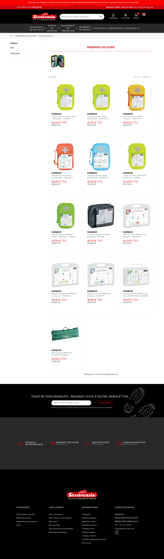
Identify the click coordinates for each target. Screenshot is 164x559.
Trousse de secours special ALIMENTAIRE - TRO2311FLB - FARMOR (98, 177)
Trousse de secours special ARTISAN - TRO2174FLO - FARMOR (132, 117)
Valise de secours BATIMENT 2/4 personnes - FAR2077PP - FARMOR (99, 295)
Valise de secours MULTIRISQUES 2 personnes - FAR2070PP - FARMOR (64, 295)
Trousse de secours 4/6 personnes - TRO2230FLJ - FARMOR (64, 117)
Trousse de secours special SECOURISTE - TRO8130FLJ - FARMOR (98, 117)
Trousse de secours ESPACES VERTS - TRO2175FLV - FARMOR (64, 236)
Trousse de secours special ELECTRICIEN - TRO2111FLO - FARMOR (63, 177)
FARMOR (56, 114)
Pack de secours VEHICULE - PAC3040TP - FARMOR (62, 354)
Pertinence (147, 77)
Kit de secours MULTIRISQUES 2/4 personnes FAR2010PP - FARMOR (135, 295)
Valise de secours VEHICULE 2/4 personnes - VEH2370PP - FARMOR (134, 236)
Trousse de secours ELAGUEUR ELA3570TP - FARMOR (98, 236)
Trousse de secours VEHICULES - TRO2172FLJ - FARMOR (135, 177)
